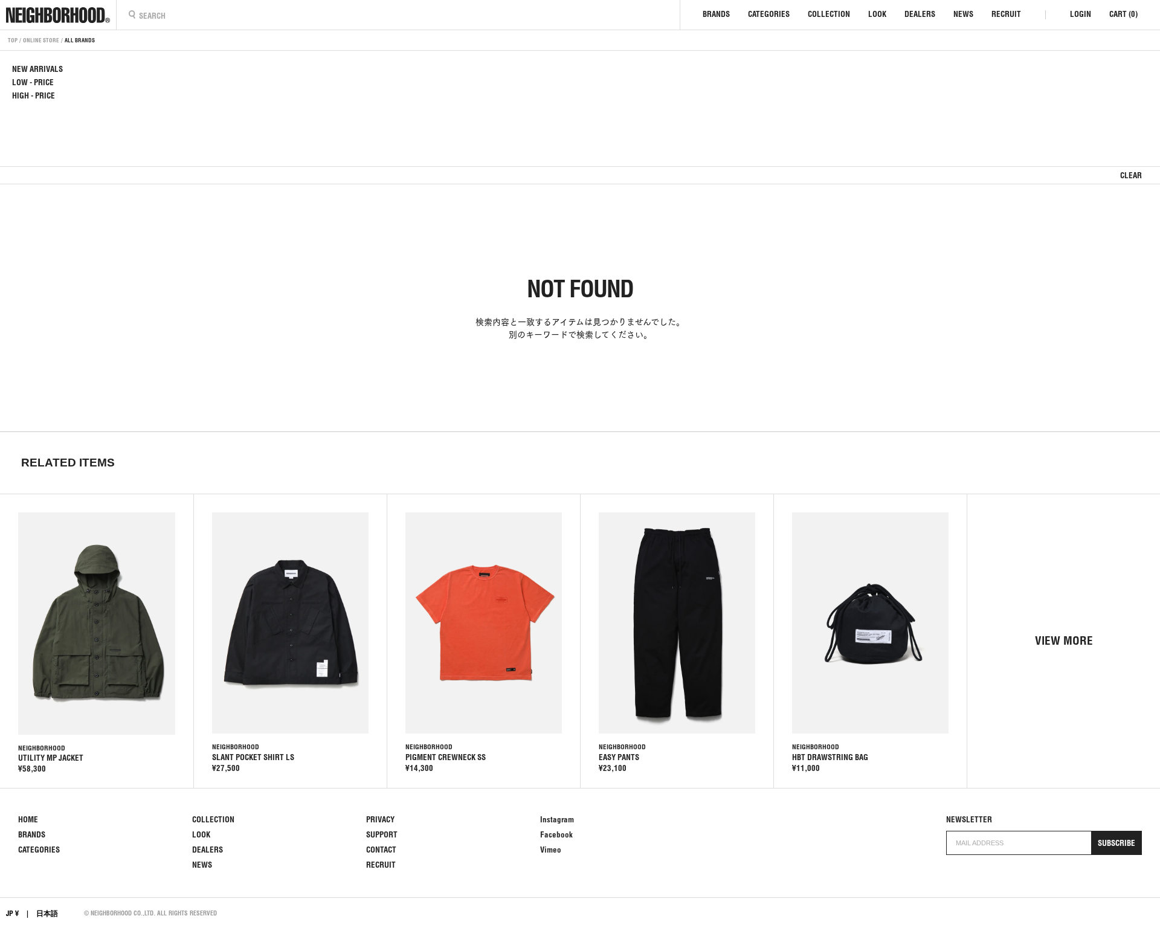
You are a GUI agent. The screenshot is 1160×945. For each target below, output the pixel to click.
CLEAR (1131, 175)
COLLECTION (829, 14)
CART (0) (1123, 14)
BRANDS (716, 14)
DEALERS (919, 14)
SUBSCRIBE (1116, 843)
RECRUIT (1006, 14)
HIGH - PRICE (33, 96)
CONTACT (381, 850)
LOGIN (1080, 14)
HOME (28, 819)
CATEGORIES (769, 14)
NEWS (963, 14)
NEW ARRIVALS (37, 69)
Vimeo (550, 850)
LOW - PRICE (33, 82)
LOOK (877, 14)
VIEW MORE (1064, 640)
